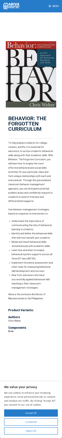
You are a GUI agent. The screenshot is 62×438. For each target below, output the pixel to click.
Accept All (31, 413)
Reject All (31, 430)
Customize (31, 421)
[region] (31, 409)
